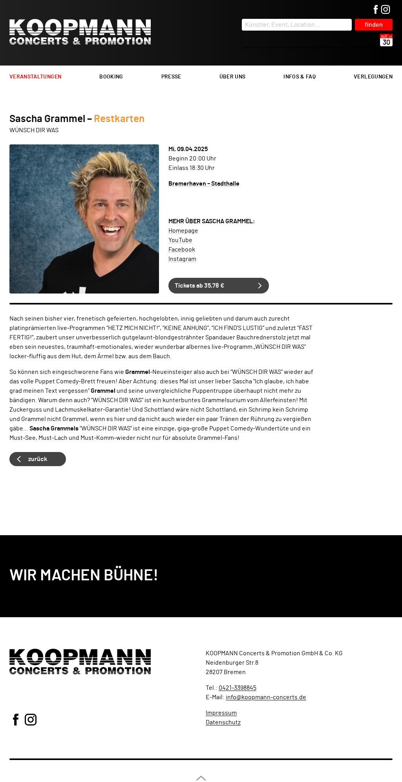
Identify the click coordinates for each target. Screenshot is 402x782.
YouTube (180, 240)
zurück (37, 459)
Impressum (221, 713)
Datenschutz (223, 722)
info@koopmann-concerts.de (266, 697)
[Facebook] (375, 10)
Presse (171, 77)
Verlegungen (373, 77)
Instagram (182, 259)
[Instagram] (385, 10)
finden (374, 25)
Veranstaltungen (35, 77)
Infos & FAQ (299, 77)
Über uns (232, 77)
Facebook (181, 249)
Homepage (183, 231)
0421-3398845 (237, 688)
